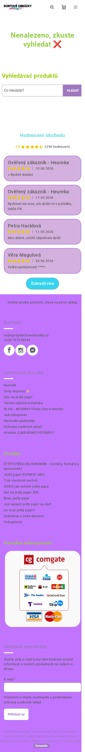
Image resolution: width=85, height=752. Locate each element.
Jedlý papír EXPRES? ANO (24, 474)
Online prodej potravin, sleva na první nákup (42, 302)
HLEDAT (73, 90)
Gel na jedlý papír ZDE (21, 492)
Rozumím (41, 745)
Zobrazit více (42, 283)
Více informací (71, 741)
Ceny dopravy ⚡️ (17, 391)
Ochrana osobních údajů (23, 427)
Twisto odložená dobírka (23, 403)
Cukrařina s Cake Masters (24, 516)
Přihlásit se (16, 714)
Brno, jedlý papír (17, 498)
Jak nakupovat (15, 415)
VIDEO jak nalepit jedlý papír (26, 486)
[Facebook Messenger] (32, 350)
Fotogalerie (13, 522)
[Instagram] (20, 350)
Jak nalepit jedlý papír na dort (27, 504)
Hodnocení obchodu (42, 135)
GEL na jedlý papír (18, 397)
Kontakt (10, 385)
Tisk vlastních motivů (21, 480)
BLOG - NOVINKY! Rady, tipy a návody (33, 409)
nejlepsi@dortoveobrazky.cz (26, 335)
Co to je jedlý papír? (19, 510)
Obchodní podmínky (19, 421)
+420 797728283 (17, 340)
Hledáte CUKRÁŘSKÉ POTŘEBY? (29, 433)
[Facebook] (9, 350)
